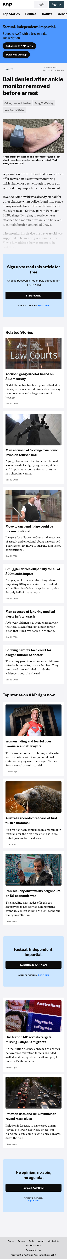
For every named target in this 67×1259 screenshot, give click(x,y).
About (41, 1241)
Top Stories (11, 14)
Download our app (16, 54)
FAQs (31, 1241)
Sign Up (56, 4)
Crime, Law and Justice (17, 103)
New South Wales (14, 110)
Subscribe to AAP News (19, 46)
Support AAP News (33, 1188)
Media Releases (33, 1245)
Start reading (33, 295)
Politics (30, 14)
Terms (11, 1241)
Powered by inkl (33, 1250)
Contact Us (53, 1241)
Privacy (21, 1241)
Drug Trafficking (44, 103)
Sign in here (43, 305)
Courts (47, 14)
